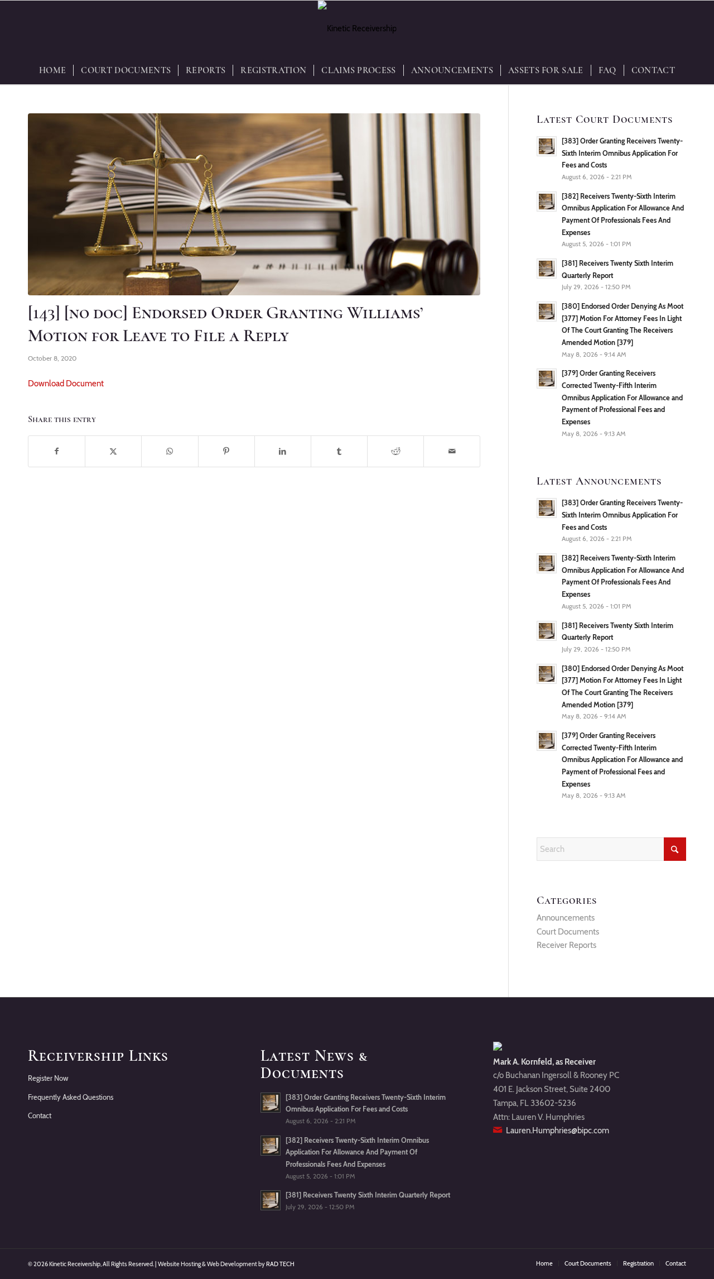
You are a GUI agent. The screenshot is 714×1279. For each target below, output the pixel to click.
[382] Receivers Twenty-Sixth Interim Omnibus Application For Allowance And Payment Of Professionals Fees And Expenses (357, 1152)
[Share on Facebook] (56, 451)
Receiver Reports (566, 945)
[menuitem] (52, 70)
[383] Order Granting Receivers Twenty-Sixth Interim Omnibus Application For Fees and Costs (622, 153)
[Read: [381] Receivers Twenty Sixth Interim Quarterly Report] (547, 268)
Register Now (48, 1078)
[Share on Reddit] (395, 451)
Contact (39, 1115)
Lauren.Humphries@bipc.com (557, 1130)
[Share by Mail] (452, 451)
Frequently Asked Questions (70, 1097)
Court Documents (568, 932)
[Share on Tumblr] (339, 451)
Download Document (66, 384)
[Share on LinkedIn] (283, 451)
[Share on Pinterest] (226, 451)
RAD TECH (280, 1264)
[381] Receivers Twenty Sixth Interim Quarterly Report (368, 1195)
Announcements (566, 918)
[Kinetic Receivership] (357, 28)
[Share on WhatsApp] (169, 451)
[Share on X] (113, 451)
